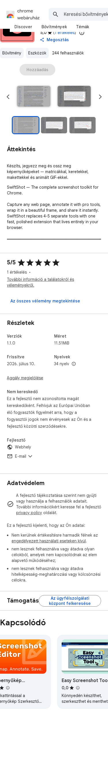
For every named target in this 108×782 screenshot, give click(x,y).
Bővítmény (11, 53)
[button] (34, 97)
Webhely (23, 447)
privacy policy (29, 512)
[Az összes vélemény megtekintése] (45, 301)
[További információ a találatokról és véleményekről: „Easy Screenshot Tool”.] (77, 688)
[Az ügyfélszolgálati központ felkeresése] (70, 601)
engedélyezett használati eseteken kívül (49, 541)
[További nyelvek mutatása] (73, 364)
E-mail (20, 456)
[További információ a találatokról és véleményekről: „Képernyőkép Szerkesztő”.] (7, 688)
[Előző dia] (8, 97)
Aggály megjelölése (25, 377)
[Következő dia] (100, 97)
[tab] (23, 27)
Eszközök (37, 53)
